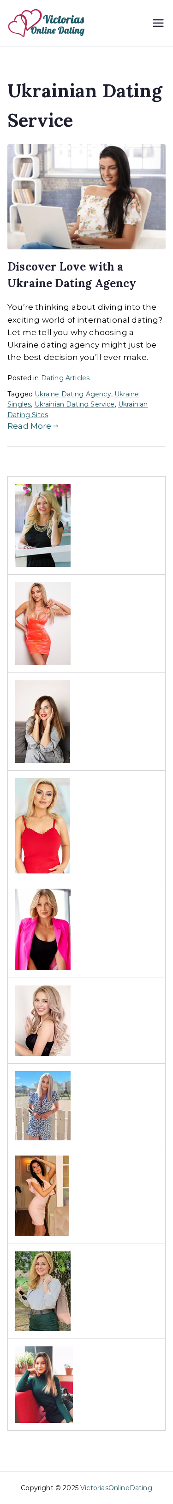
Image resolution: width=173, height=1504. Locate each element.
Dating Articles (65, 378)
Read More (29, 426)
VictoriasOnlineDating (116, 1488)
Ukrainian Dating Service (75, 404)
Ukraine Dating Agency (73, 394)
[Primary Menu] (158, 23)
